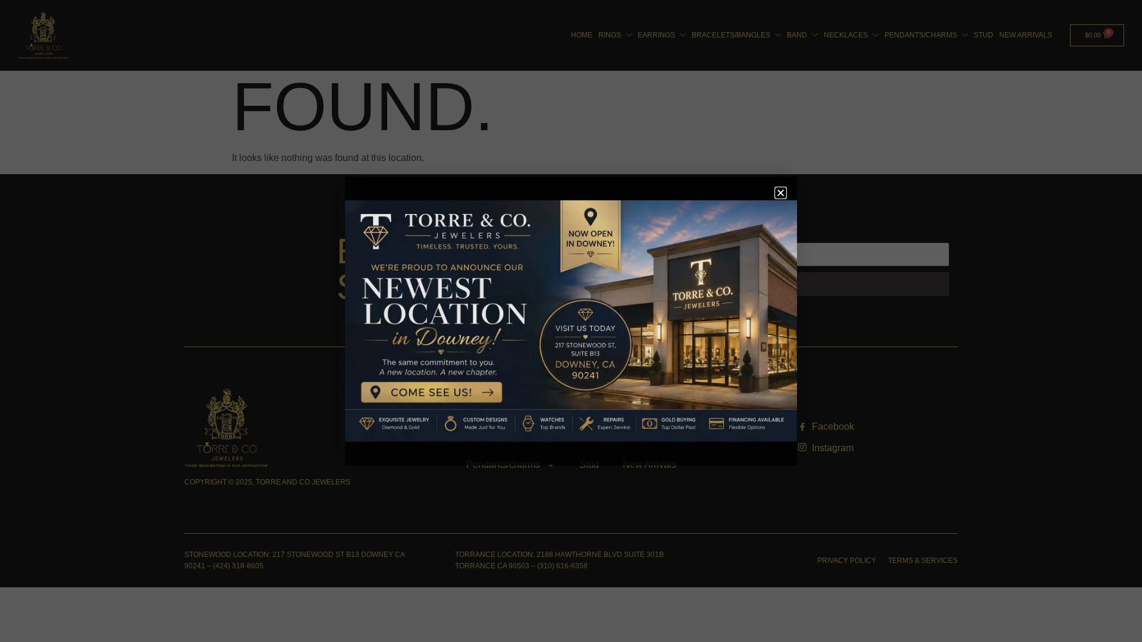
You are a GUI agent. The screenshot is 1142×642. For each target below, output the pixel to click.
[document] (571, 321)
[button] (780, 192)
